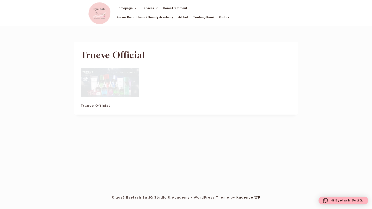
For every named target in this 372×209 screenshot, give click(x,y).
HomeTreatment (175, 8)
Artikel (183, 17)
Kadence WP (248, 197)
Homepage (124, 8)
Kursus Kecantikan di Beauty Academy (144, 17)
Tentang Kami (203, 17)
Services (148, 8)
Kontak (224, 17)
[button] (126, 8)
